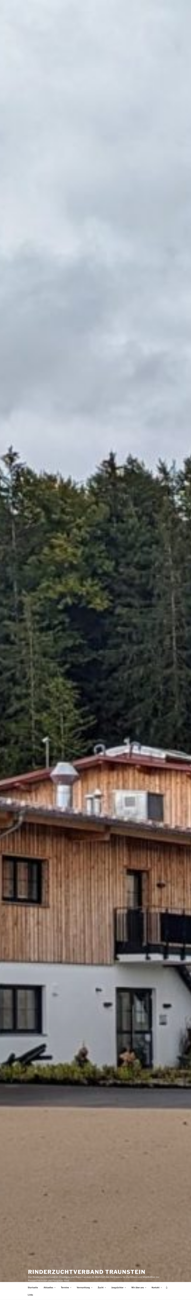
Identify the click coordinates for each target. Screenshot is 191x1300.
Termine (65, 1287)
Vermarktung (83, 1287)
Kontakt (156, 1287)
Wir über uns (137, 1287)
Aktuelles (48, 1287)
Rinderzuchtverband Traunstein (86, 1272)
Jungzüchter (117, 1287)
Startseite (33, 1287)
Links (30, 1294)
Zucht (101, 1287)
